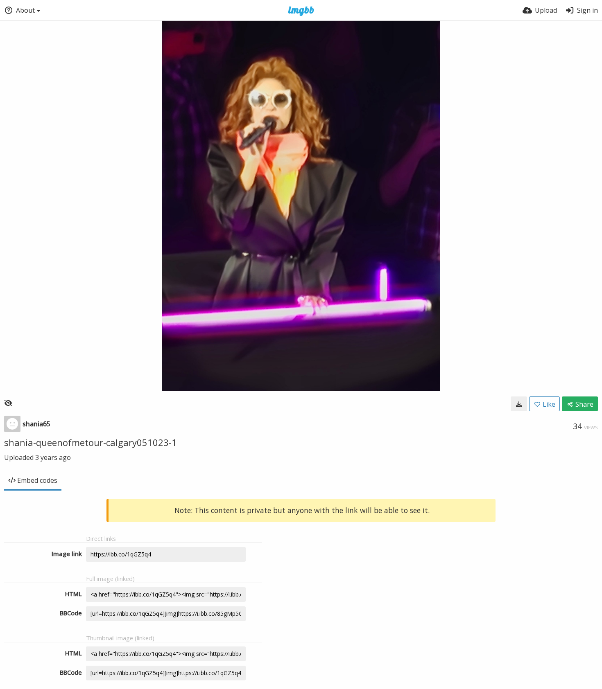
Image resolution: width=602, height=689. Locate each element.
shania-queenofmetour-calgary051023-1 (90, 442)
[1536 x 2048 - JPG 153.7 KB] (519, 403)
